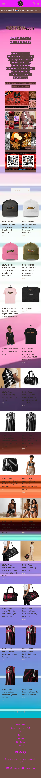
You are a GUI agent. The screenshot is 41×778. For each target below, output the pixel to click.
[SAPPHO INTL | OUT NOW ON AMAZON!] (20, 150)
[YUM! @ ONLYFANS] (20, 171)
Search (20, 745)
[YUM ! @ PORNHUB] (20, 110)
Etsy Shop (20, 724)
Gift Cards (20, 742)
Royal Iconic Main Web (20, 728)
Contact (20, 738)
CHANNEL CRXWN (19, 759)
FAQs (20, 735)
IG (20, 731)
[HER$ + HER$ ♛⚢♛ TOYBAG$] (20, 130)
